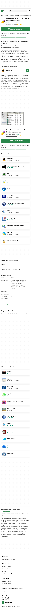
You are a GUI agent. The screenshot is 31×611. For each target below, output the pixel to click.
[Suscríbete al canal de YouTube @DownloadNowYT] (8, 598)
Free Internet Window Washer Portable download (13, 314)
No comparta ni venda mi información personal (12, 588)
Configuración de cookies (7, 591)
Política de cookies (6, 586)
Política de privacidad (6, 581)
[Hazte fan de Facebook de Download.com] (3, 598)
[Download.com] (4, 11)
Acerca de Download (6, 566)
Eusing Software (6, 511)
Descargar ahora (16, 29)
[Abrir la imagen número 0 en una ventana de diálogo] (12, 118)
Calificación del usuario (11, 24)
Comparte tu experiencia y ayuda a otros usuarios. (13, 37)
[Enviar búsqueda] (10, 11)
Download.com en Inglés (7, 573)
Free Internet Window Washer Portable (18, 19)
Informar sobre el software (17, 305)
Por (10, 23)
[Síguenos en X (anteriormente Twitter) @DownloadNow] (6, 598)
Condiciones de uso (6, 583)
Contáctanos (4, 571)
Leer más (17, 47)
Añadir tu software (6, 569)
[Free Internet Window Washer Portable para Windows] (3, 21)
